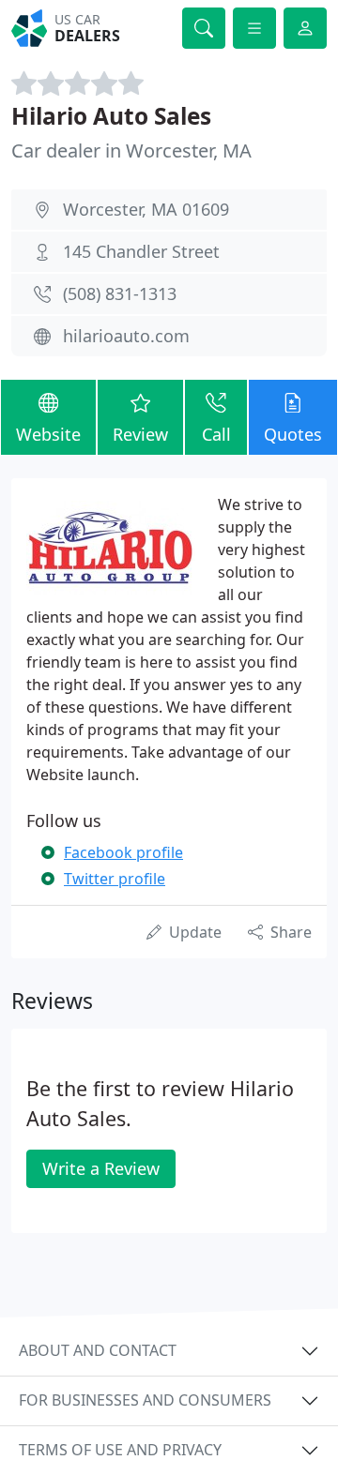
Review (140, 434)
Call (216, 434)
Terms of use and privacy (120, 1449)
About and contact (98, 1350)
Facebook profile (123, 852)
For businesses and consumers (145, 1400)
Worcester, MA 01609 (146, 209)
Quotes (293, 434)
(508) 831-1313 (120, 293)
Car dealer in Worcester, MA (131, 150)
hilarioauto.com (126, 335)
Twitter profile (114, 878)
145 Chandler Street (141, 251)
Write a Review (101, 1168)
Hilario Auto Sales (111, 115)
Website (48, 434)
